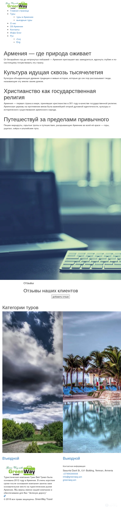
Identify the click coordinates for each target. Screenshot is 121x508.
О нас (13, 23)
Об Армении (16, 26)
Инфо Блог (15, 32)
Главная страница (19, 10)
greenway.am (69, 479)
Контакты (15, 29)
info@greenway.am (72, 476)
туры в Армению (24, 16)
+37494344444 (70, 473)
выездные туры (24, 20)
